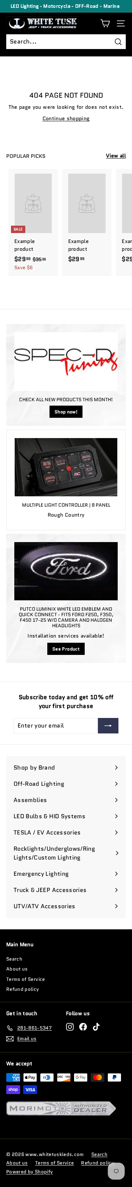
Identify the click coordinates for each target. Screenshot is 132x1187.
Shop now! (66, 412)
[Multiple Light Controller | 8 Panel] (66, 467)
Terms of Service (25, 979)
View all (116, 155)
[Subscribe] (108, 725)
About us (17, 968)
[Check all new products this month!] (66, 361)
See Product (66, 649)
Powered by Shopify (29, 1171)
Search (14, 958)
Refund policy (22, 989)
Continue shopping (66, 118)
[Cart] (105, 23)
